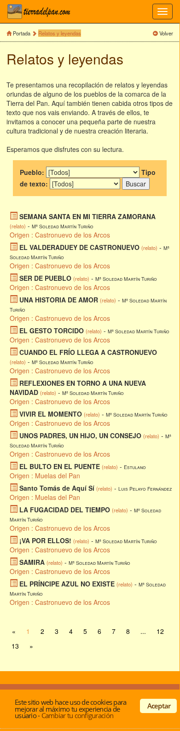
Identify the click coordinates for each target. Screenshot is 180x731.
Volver (166, 33)
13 (15, 645)
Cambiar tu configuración (77, 715)
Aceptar (159, 705)
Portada (21, 33)
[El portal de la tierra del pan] (41, 11)
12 (160, 631)
